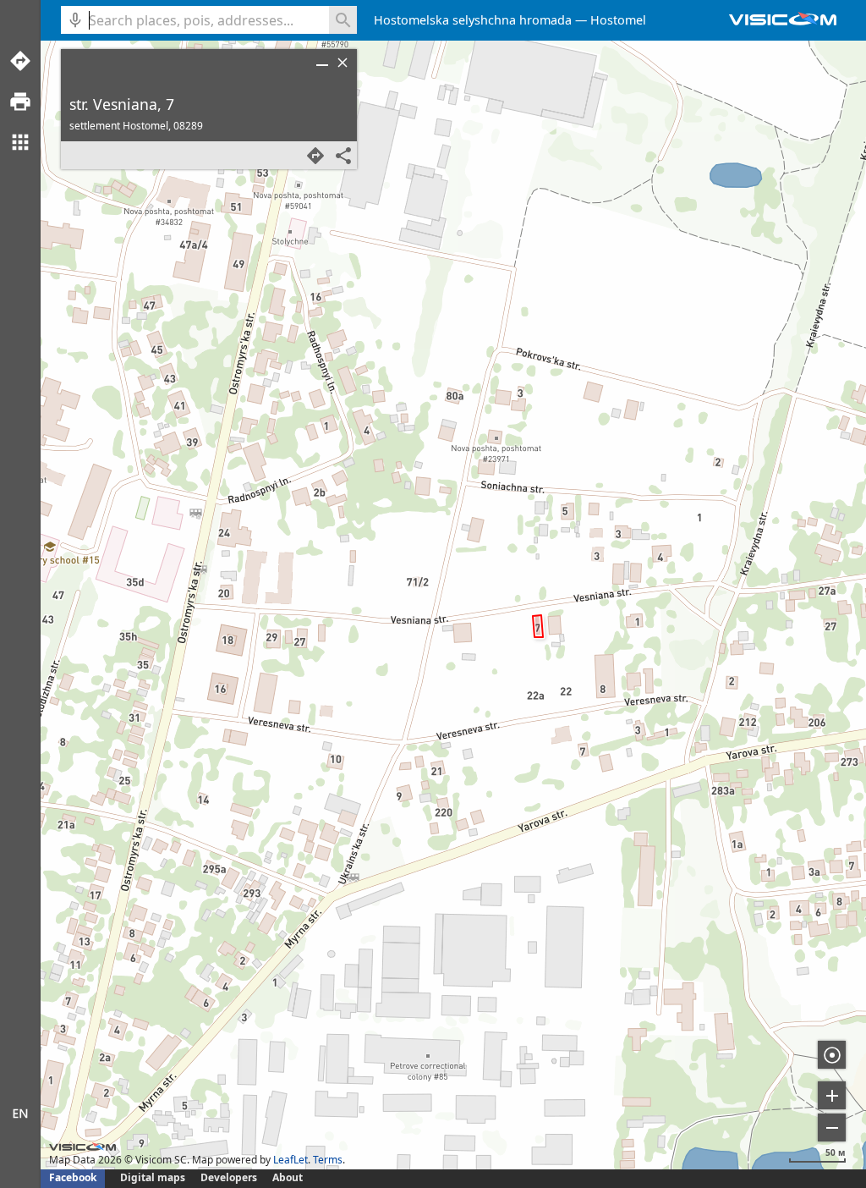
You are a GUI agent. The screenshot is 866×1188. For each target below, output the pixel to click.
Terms (328, 1159)
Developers (228, 1177)
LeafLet (290, 1159)
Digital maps (154, 1177)
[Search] (343, 20)
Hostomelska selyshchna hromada (473, 20)
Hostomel (618, 20)
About (287, 1177)
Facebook (72, 1177)
